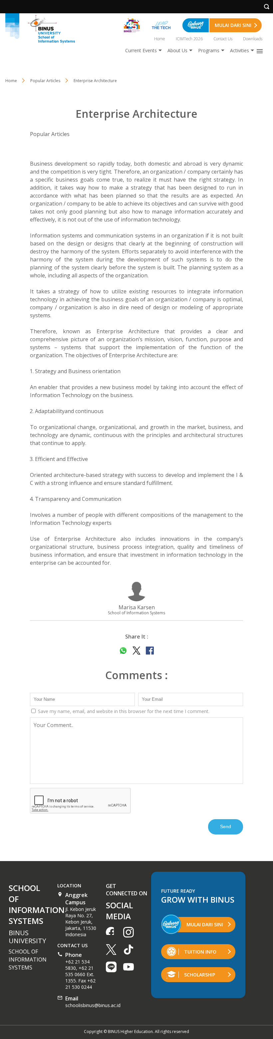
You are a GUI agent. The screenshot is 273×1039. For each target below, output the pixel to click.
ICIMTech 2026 (189, 39)
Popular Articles (50, 134)
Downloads (252, 39)
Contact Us (222, 39)
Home (159, 39)
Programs (208, 50)
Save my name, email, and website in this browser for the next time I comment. (123, 711)
